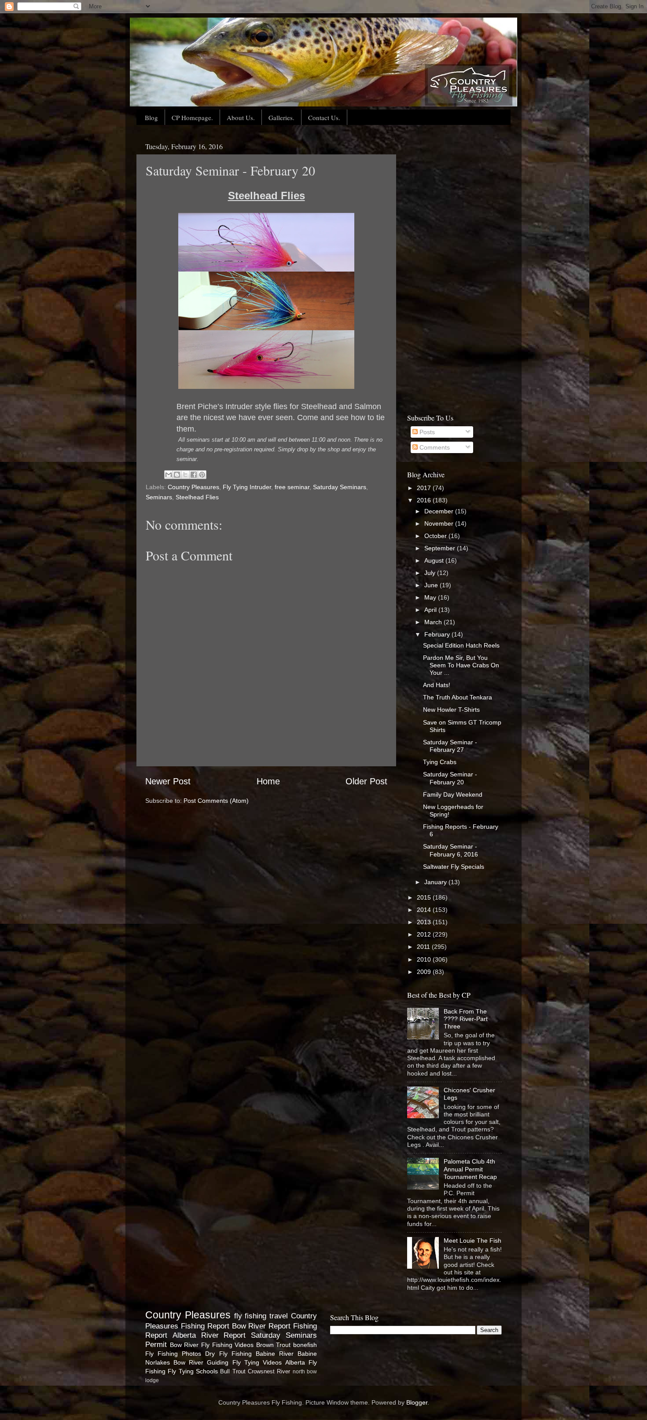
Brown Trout (273, 1344)
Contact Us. (324, 117)
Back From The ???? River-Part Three (466, 1019)
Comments (434, 447)
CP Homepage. (192, 117)
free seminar (292, 486)
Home (268, 781)
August (434, 560)
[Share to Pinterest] (202, 474)
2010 (425, 959)
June (432, 585)
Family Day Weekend (452, 794)
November (439, 523)
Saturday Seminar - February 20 (450, 778)
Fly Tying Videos (257, 1362)
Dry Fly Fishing (228, 1353)
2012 (425, 934)
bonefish (305, 1344)
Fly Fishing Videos (227, 1344)
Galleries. (281, 117)
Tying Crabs (439, 761)
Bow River (184, 1344)
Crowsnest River (269, 1371)
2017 (425, 487)
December (439, 511)
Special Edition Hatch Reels (461, 645)
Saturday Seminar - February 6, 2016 (450, 850)
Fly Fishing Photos (173, 1353)
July (430, 572)
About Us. (241, 117)
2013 (425, 922)
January (436, 882)
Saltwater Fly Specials (453, 866)
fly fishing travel (261, 1315)
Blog (151, 117)
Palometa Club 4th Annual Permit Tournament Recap (470, 1169)
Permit (156, 1344)
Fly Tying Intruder (247, 486)
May (431, 597)
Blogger (416, 1402)
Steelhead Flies (197, 497)
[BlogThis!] (177, 474)
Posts (426, 432)
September (440, 548)
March (434, 622)
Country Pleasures (193, 486)
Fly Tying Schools (193, 1371)
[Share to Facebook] (193, 474)
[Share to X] (185, 474)
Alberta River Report (209, 1335)
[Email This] (168, 474)
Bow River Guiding (200, 1362)
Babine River (275, 1353)
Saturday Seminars (339, 486)
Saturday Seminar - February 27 (450, 746)
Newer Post (168, 781)
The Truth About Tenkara (457, 697)
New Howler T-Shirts (451, 709)
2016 (425, 500)
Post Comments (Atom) (216, 800)
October (436, 535)
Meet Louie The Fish (472, 1240)
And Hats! (436, 684)
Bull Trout (232, 1371)
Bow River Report (261, 1325)
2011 (424, 946)
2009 (425, 971)
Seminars (159, 497)
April (431, 609)
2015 (425, 897)
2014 (425, 909)
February (438, 634)
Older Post (366, 781)
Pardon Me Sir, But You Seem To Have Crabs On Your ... (461, 665)
